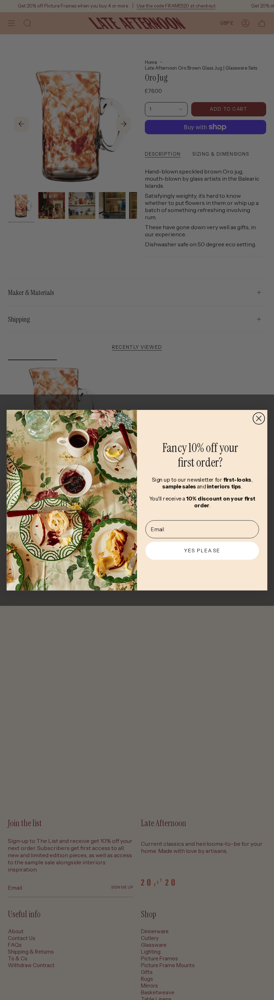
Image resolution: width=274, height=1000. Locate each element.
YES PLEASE (202, 550)
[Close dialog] (259, 418)
